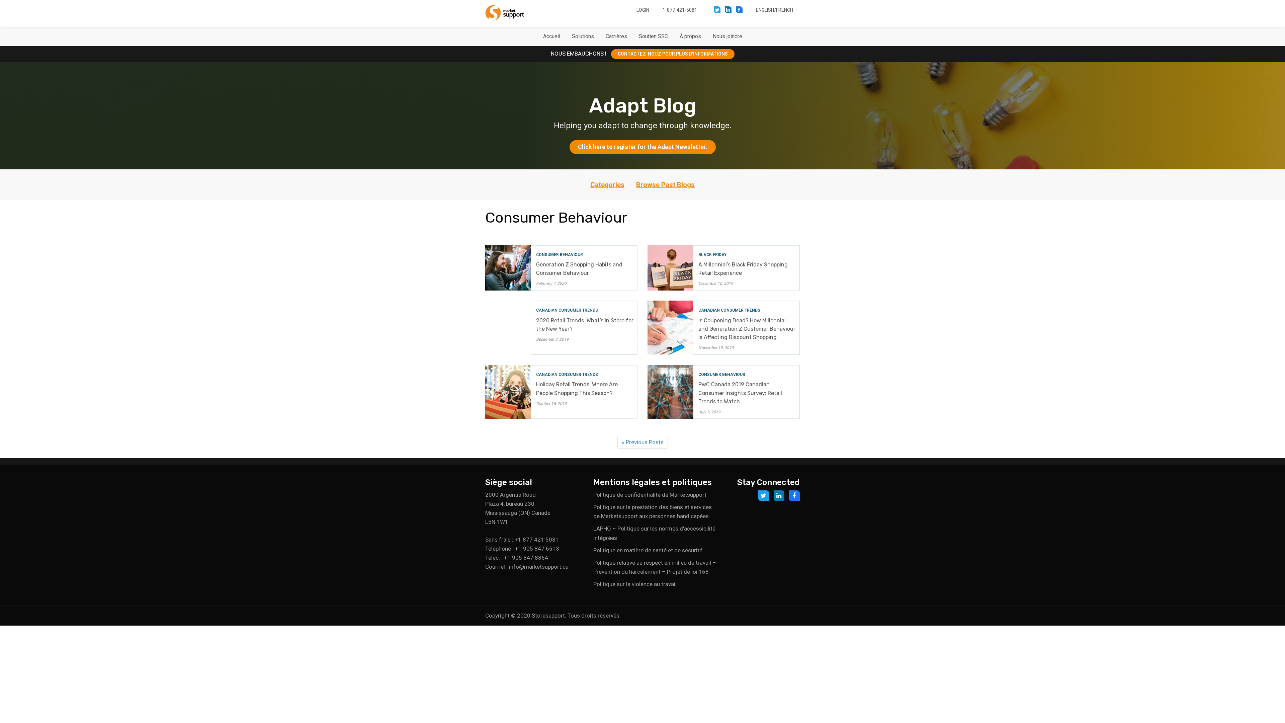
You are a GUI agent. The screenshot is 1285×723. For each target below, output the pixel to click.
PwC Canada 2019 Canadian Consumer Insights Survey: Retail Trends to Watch (740, 392)
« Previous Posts (643, 442)
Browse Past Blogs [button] (665, 185)
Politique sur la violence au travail (635, 584)
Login (642, 10)
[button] (583, 36)
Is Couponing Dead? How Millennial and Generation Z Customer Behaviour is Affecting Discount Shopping (746, 328)
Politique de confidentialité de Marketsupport (649, 494)
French (784, 10)
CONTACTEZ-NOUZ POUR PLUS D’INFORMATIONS (673, 54)
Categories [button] (607, 185)
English (765, 10)
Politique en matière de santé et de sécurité (647, 550)
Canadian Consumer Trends (567, 310)
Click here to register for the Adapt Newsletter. (642, 146)
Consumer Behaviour (559, 254)
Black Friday (712, 254)
